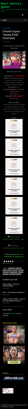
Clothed (20, 270)
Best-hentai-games (12, 5)
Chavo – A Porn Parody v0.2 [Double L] (13, 292)
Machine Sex (13, 272)
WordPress (5, 406)
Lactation (6, 272)
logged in (13, 313)
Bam (12, 406)
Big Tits (15, 270)
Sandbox (5, 274)
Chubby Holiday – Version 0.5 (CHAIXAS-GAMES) (11, 285)
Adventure (12, 268)
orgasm (20, 272)
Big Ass (9, 270)
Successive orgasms (15, 274)
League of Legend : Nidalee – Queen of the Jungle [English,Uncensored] (14, 300)
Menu (5, 20)
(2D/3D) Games (6, 28)
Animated (18, 268)
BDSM (4, 270)
